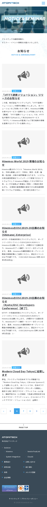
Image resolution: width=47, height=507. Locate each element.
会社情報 (7, 477)
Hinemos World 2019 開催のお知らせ (23, 162)
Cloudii (30, 456)
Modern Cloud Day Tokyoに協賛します (23, 373)
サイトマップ (14, 499)
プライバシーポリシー (29, 499)
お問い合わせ (30, 462)
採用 (5, 472)
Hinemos (9, 451)
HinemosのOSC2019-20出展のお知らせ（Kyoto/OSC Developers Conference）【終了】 (23, 303)
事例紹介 (7, 462)
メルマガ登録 (30, 472)
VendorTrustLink (34, 451)
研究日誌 (7, 467)
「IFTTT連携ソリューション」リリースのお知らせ (22, 96)
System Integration (13, 456)
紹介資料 (29, 467)
